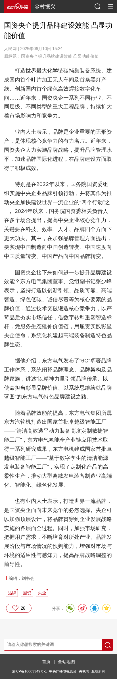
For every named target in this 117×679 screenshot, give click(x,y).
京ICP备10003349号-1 (29, 671)
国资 (27, 593)
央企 (42, 593)
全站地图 (66, 661)
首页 (46, 661)
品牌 (12, 593)
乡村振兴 (45, 7)
